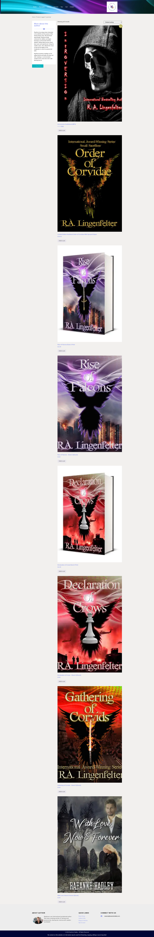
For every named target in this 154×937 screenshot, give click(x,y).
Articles (49, 7)
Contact (72, 7)
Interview (55, 7)
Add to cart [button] (62, 130)
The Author (42, 7)
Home (33, 17)
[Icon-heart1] (107, 921)
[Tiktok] (103, 921)
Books (35, 7)
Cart (66, 7)
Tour (62, 7)
